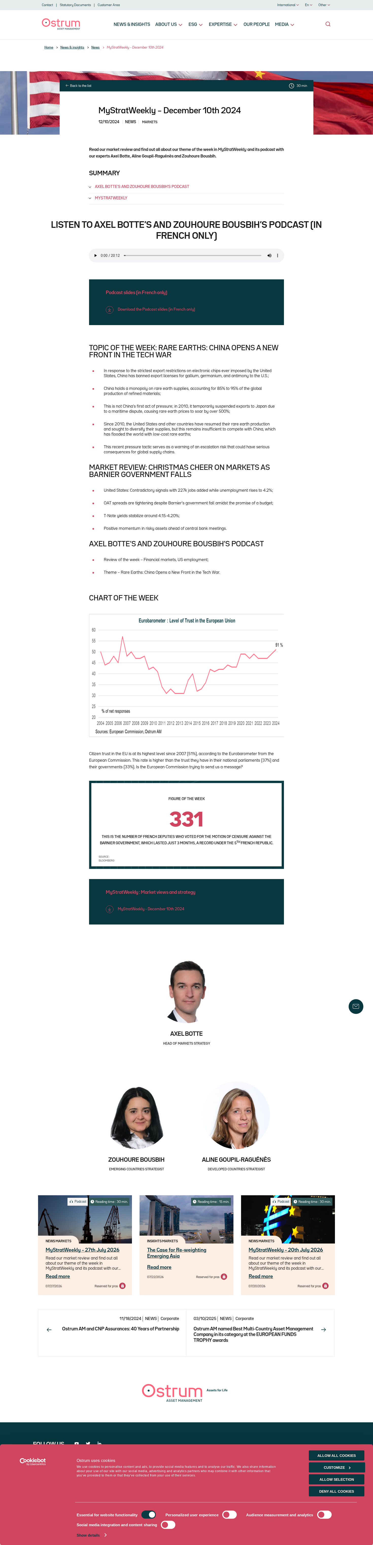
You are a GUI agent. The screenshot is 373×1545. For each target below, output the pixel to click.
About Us (166, 25)
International (286, 5)
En (307, 5)
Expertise (220, 25)
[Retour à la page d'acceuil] (61, 28)
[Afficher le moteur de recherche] (328, 24)
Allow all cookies (336, 1456)
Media (282, 25)
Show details (88, 1535)
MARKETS (149, 122)
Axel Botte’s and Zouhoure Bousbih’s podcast (142, 187)
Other (322, 5)
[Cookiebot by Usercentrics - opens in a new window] (33, 1462)
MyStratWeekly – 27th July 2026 (83, 1250)
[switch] (229, 1515)
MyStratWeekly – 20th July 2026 (286, 1250)
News (95, 47)
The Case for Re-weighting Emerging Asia (176, 1253)
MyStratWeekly (111, 198)
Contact (47, 5)
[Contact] (356, 1006)
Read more (58, 1276)
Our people (257, 25)
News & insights (132, 25)
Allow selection (336, 1479)
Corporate (170, 1319)
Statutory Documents (75, 5)
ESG (193, 25)
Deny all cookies (336, 1491)
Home (48, 47)
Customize (334, 1468)
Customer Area (109, 5)
